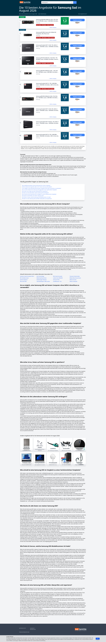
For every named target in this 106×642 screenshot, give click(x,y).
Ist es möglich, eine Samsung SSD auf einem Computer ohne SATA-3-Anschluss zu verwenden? (41, 188)
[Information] (68, 23)
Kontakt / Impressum (33, 629)
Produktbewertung (24, 632)
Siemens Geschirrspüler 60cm (27, 276)
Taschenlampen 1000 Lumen (43, 281)
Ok (97, 638)
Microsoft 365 (23, 281)
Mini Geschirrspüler (57, 276)
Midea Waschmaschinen (75, 278)
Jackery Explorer (24, 279)
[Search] (75, 2)
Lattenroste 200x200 (58, 278)
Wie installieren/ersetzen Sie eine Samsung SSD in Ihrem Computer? (36, 185)
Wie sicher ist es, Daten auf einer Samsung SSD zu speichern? (35, 191)
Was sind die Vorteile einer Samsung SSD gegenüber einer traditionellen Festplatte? (39, 189)
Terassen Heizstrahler (75, 276)
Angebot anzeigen (77, 20)
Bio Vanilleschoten (24, 278)
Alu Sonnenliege (40, 276)
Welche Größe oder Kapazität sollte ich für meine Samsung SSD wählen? (37, 186)
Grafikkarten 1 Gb (57, 281)
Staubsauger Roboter (42, 279)
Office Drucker (73, 279)
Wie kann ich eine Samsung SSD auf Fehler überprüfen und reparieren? (37, 198)
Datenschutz (22, 628)
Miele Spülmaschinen (41, 278)
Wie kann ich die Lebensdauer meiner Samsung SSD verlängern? (35, 192)
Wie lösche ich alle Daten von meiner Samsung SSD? (33, 195)
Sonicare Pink (56, 279)
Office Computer (73, 281)
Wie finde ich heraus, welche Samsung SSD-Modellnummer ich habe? (36, 197)
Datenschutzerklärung (40, 640)
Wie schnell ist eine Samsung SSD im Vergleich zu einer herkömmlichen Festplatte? (39, 194)
